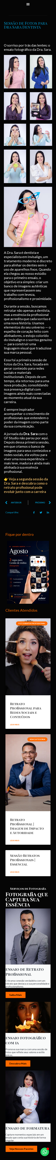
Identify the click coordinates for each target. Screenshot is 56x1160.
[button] (28, 4)
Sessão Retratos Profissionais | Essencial (25, 859)
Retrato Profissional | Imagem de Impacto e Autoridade (27, 826)
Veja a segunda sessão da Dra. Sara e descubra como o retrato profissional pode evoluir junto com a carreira (26, 485)
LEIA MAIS (14, 724)
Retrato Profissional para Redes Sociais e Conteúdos (25, 710)
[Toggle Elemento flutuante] (44, 1152)
